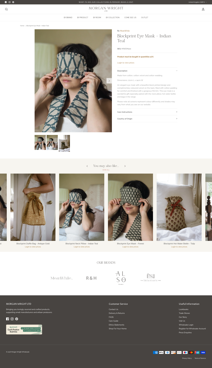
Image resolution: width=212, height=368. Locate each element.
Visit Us (182, 321)
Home (22, 26)
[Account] (203, 9)
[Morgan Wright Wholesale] (106, 9)
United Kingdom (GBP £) (197, 2)
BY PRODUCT (82, 18)
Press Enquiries (185, 332)
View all (106, 170)
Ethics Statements (116, 325)
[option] (73, 80)
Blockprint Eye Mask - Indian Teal (37, 26)
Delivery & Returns (117, 313)
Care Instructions (124, 112)
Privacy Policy (187, 358)
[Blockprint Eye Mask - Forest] (130, 207)
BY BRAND (68, 18)
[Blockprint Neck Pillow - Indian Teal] (81, 207)
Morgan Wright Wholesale (20, 352)
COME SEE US (130, 18)
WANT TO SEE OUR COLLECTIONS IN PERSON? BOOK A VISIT (106, 2)
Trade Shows (184, 313)
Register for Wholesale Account (192, 329)
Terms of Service (200, 358)
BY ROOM (97, 18)
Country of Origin (124, 119)
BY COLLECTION (112, 18)
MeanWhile (125, 31)
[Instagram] (9, 2)
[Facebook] (6, 2)
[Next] (109, 80)
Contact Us (113, 309)
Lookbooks (183, 309)
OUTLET (144, 18)
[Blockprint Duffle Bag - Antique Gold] (32, 207)
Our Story (183, 317)
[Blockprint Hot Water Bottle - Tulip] (179, 207)
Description (122, 71)
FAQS (111, 317)
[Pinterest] (13, 2)
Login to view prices (125, 63)
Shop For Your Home (118, 329)
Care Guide (113, 321)
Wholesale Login (186, 325)
